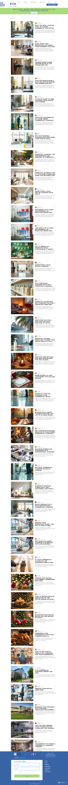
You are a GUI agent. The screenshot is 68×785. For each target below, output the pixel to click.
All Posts (12, 18)
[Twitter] (13, 4)
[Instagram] (15, 4)
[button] (56, 18)
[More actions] (55, 23)
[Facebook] (11, 4)
